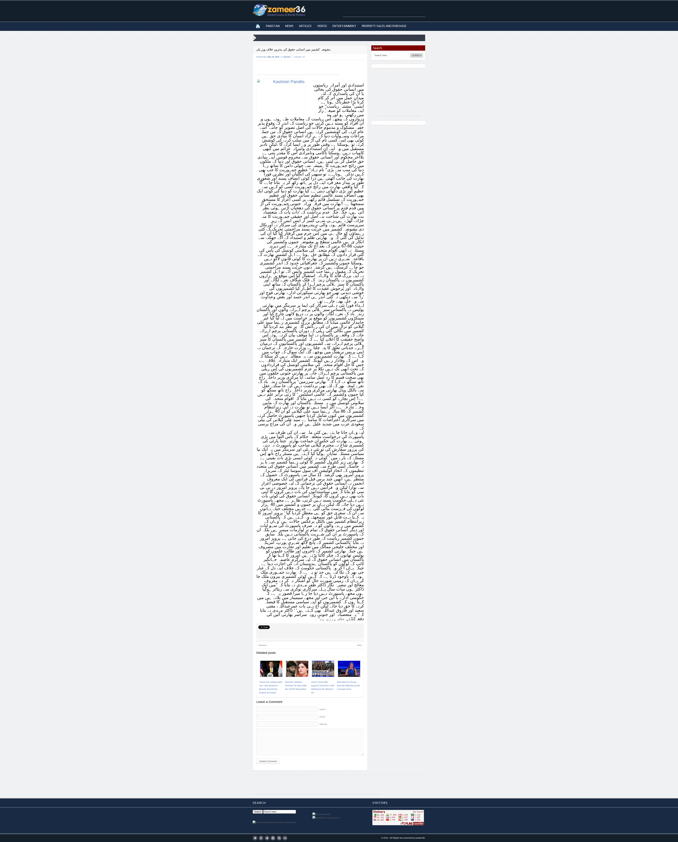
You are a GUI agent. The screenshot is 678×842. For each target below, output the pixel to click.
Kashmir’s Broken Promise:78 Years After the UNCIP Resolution (296, 685)
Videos (322, 26)
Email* (322, 717)
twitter (255, 838)
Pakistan (273, 26)
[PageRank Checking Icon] (326, 818)
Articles (305, 26)
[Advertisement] (384, 11)
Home (258, 26)
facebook (261, 838)
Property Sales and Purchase (384, 26)
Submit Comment (268, 761)
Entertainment (344, 26)
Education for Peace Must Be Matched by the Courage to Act (348, 685)
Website (323, 724)
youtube (273, 838)
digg (285, 838)
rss (279, 838)
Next (360, 645)
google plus (267, 838)
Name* (322, 709)
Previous (261, 645)
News (289, 26)
